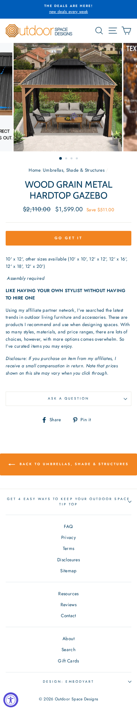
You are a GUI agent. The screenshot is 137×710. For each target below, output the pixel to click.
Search (68, 649)
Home (34, 170)
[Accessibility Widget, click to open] (10, 699)
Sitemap (68, 570)
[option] (68, 9)
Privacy (68, 537)
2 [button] (66, 159)
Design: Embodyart (68, 681)
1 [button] (61, 158)
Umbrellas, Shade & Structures (73, 170)
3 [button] (72, 159)
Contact (68, 615)
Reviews (68, 604)
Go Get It (68, 238)
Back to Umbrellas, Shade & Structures (73, 463)
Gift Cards (68, 660)
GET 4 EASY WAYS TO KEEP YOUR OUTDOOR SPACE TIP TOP (68, 501)
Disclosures (68, 559)
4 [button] (77, 159)
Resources (68, 593)
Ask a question (68, 398)
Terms (68, 548)
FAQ (68, 526)
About (68, 638)
